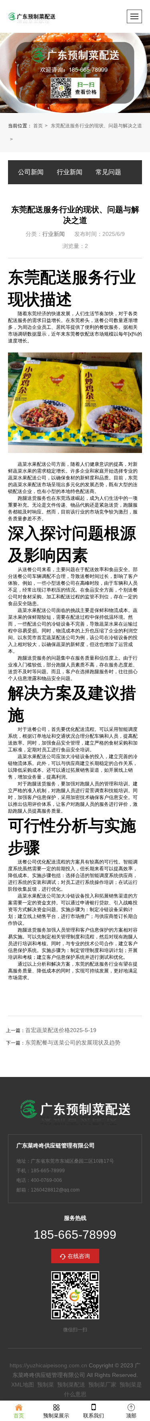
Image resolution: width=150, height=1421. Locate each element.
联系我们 (93, 1416)
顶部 (131, 1416)
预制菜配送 (71, 1384)
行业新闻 (69, 172)
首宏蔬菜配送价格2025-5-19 (60, 1030)
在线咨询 (79, 1256)
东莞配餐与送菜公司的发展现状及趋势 (72, 1042)
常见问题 (108, 172)
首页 (38, 126)
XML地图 (22, 1384)
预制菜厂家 (102, 1384)
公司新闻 (31, 172)
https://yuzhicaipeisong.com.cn (48, 1365)
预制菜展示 (56, 1416)
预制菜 (45, 1384)
